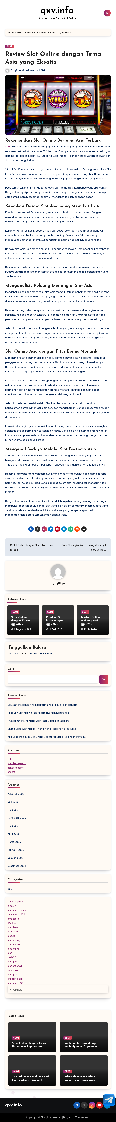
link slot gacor (15, 978)
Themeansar (82, 1117)
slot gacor (13, 961)
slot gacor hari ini (17, 910)
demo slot (13, 970)
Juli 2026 (13, 801)
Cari (11, 669)
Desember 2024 (17, 865)
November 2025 (17, 817)
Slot (7, 146)
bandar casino (16, 767)
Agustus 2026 (16, 793)
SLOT (9, 46)
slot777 (12, 905)
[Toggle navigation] (7, 13)
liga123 (12, 923)
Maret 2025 (14, 841)
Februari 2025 (16, 849)
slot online (13, 948)
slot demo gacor (17, 763)
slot (10, 953)
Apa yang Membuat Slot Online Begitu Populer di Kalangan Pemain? (47, 736)
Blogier (67, 1117)
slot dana (13, 927)
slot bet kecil (15, 966)
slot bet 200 (14, 944)
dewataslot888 (16, 914)
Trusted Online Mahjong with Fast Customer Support (38, 720)
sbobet (11, 772)
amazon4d (14, 918)
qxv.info (57, 10)
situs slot (13, 931)
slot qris (12, 974)
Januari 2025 (15, 857)
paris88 (12, 957)
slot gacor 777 (16, 983)
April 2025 (13, 833)
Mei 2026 (13, 809)
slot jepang (14, 940)
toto (10, 759)
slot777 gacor (15, 901)
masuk (26, 653)
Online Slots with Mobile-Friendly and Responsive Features (42, 728)
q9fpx (17, 70)
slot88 (11, 936)
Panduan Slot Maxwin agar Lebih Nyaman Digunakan (38, 712)
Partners (17, 989)
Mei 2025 (13, 825)
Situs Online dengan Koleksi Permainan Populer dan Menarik (42, 704)
